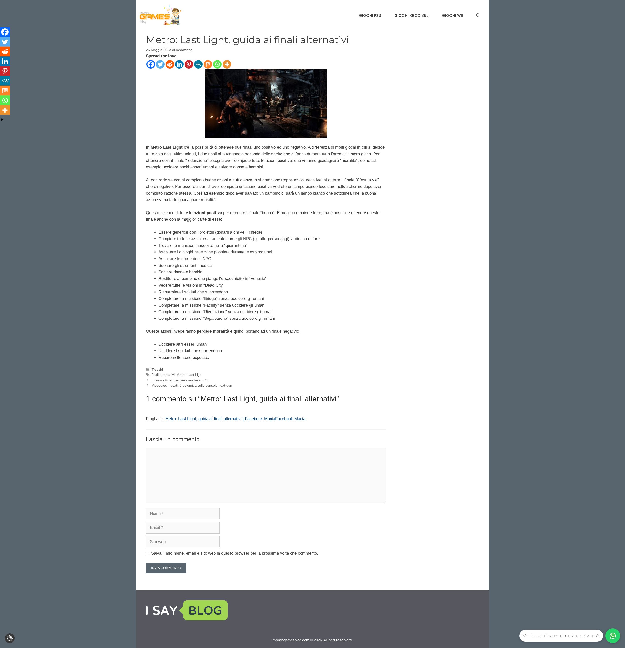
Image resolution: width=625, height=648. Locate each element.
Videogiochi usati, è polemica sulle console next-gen (192, 385)
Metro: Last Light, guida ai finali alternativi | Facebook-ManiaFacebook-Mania (235, 418)
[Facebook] (150, 64)
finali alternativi (163, 375)
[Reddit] (170, 64)
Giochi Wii (452, 15)
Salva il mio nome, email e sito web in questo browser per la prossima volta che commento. (234, 553)
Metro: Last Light (190, 375)
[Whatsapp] (217, 64)
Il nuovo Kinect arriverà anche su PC (180, 380)
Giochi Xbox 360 (411, 15)
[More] (227, 64)
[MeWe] (198, 64)
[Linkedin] (179, 64)
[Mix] (208, 64)
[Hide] (2, 120)
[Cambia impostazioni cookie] (10, 638)
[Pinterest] (189, 64)
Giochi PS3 (370, 15)
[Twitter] (160, 64)
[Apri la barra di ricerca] (478, 16)
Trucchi (157, 369)
